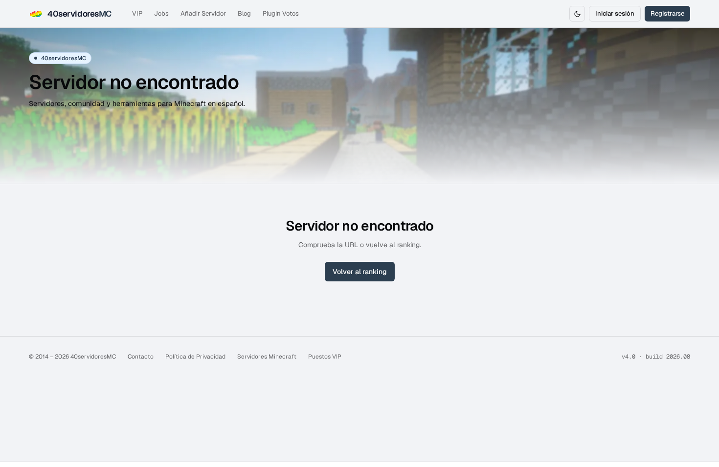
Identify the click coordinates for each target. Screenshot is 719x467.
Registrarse (667, 13)
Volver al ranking (360, 271)
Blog (244, 13)
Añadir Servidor (203, 13)
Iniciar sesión (614, 13)
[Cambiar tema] (577, 13)
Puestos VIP (324, 357)
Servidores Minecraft (266, 357)
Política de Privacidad (195, 357)
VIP (137, 13)
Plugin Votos (281, 13)
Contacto (141, 357)
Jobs (161, 13)
